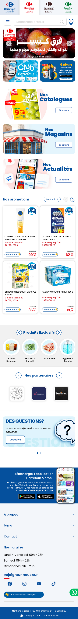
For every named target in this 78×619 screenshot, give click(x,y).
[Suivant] (59, 332)
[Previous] (65, 199)
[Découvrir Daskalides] (16, 393)
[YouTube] (39, 584)
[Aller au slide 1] (37, 53)
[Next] (72, 199)
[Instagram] (24, 584)
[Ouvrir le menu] (7, 22)
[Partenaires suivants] (59, 375)
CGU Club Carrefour (42, 611)
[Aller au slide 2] (40, 54)
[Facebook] (10, 584)
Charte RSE (60, 611)
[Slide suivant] (69, 43)
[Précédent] (19, 332)
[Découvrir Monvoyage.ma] (39, 393)
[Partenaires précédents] (19, 375)
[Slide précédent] (9, 43)
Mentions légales (20, 611)
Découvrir (64, 110)
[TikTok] (53, 584)
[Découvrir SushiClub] (61, 393)
